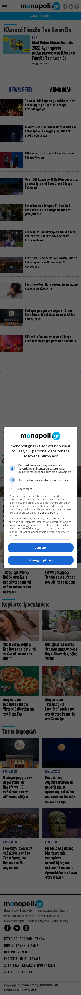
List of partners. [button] (49, 512)
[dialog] (40, 497)
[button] (40, 489)
